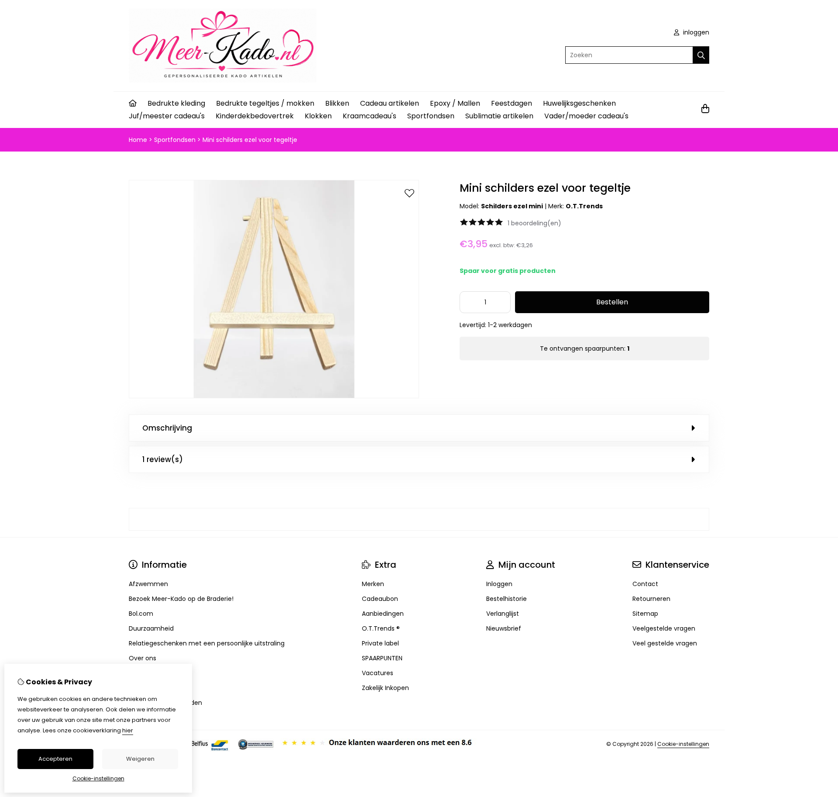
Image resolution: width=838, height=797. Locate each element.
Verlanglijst (502, 613)
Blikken (337, 103)
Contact (645, 584)
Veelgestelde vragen (663, 628)
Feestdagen (511, 103)
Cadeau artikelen (389, 103)
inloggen (695, 32)
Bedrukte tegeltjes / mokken (265, 103)
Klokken (318, 116)
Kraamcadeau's (369, 116)
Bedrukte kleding (176, 103)
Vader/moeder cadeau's (586, 116)
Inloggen (499, 584)
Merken (373, 584)
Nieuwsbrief (503, 628)
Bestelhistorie (506, 598)
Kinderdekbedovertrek (255, 116)
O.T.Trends (584, 206)
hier (127, 730)
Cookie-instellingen (683, 744)
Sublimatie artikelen (499, 116)
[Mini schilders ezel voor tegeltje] (274, 396)
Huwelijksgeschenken (579, 103)
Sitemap (645, 613)
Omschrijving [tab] (167, 428)
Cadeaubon (380, 598)
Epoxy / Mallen (455, 103)
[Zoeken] (701, 55)
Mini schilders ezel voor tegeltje (250, 139)
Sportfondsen (430, 116)
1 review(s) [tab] (162, 459)
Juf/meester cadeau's (167, 116)
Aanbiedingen (383, 613)
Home (138, 139)
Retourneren (651, 598)
